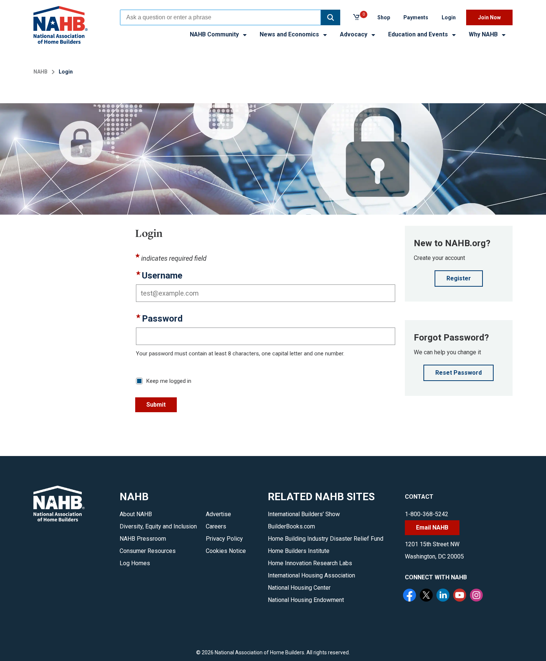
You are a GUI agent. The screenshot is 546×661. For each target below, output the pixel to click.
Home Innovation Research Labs (310, 563)
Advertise (218, 514)
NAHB (40, 72)
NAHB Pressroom (143, 538)
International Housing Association (311, 575)
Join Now (489, 17)
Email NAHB (432, 527)
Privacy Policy (224, 538)
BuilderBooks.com (291, 526)
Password (162, 319)
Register (458, 278)
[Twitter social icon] (427, 596)
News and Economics (290, 34)
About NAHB (136, 514)
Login (449, 17)
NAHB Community (215, 34)
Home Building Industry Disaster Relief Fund (325, 538)
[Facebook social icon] (410, 596)
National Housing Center (299, 587)
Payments (415, 17)
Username (162, 276)
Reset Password (458, 372)
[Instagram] (477, 596)
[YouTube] (460, 596)
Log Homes (135, 563)
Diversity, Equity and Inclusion (158, 526)
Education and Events (418, 34)
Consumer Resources (148, 550)
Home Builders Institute (298, 550)
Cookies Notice (226, 550)
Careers (216, 526)
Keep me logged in (168, 381)
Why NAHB (484, 34)
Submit (156, 404)
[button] (330, 17)
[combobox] (220, 17)
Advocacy (354, 34)
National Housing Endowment (306, 599)
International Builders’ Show (304, 514)
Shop (383, 17)
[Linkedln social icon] (443, 596)
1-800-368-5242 (426, 514)
